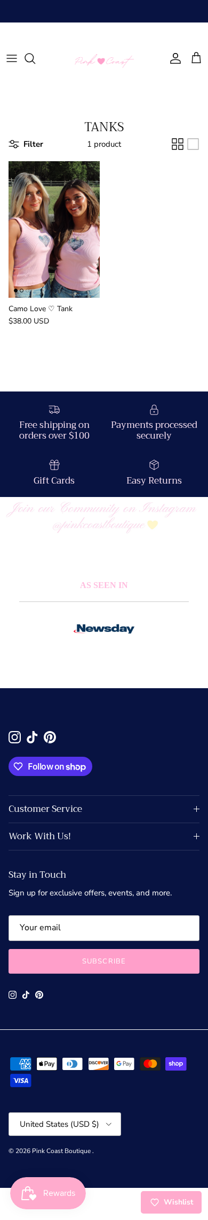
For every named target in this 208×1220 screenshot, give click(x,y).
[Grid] (177, 144)
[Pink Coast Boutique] (104, 58)
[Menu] (11, 58)
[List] (193, 144)
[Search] (35, 58)
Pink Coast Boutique (62, 1151)
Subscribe (103, 961)
